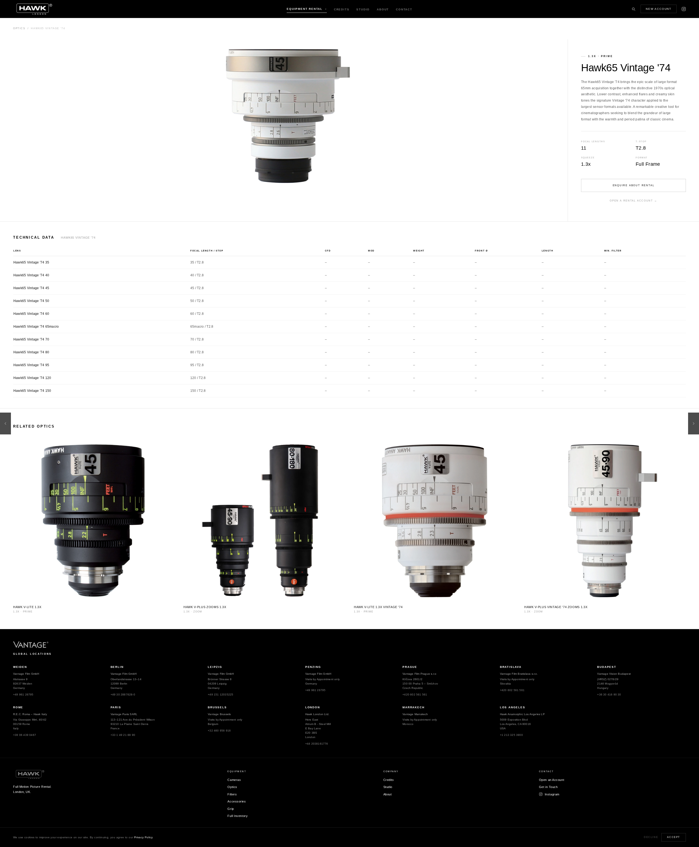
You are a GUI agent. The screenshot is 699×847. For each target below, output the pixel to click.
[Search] (633, 9)
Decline (651, 837)
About (383, 9)
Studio (363, 9)
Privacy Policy (143, 837)
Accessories (236, 801)
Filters (232, 794)
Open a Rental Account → (633, 200)
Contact (404, 9)
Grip (230, 808)
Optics (19, 28)
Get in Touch (548, 787)
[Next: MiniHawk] (693, 423)
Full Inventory (237, 816)
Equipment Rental (307, 8)
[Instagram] (684, 9)
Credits (342, 9)
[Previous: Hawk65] (5, 423)
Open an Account (551, 779)
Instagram (552, 794)
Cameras (234, 779)
